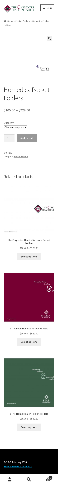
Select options (29, 256)
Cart (45, 476)
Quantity (9, 122)
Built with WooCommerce (18, 466)
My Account (9, 479)
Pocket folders (22, 21)
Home (10, 21)
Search (29, 479)
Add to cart (26, 138)
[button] (49, 38)
